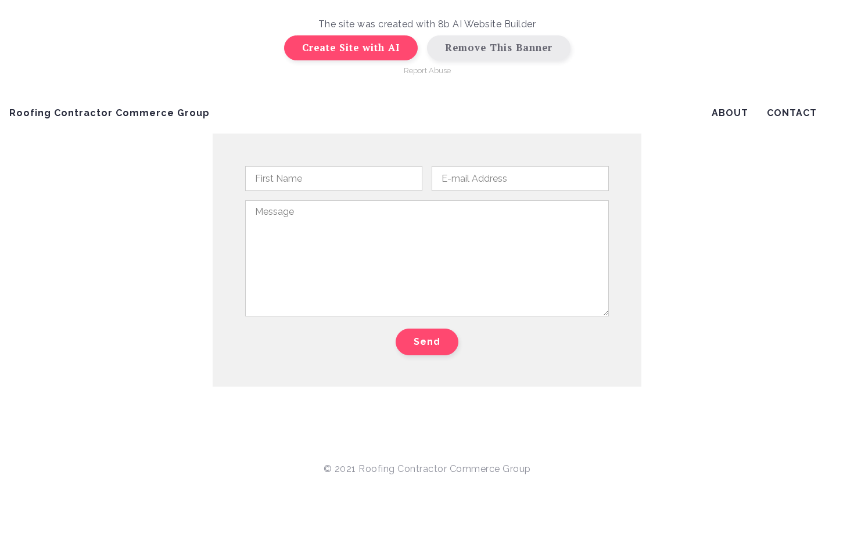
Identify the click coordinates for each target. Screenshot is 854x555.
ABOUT (730, 112)
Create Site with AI (351, 47)
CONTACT (792, 112)
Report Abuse (427, 70)
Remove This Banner (498, 47)
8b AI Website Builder (487, 24)
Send (427, 341)
